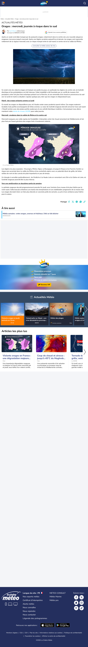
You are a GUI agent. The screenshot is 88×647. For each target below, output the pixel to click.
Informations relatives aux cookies (50, 633)
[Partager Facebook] (69, 202)
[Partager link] (84, 202)
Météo (2, 19)
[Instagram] (81, 603)
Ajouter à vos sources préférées (57, 32)
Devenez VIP (45, 285)
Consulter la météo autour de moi (44, 46)
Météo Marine (55, 596)
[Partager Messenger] (77, 202)
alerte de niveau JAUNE (21, 111)
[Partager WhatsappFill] (81, 202)
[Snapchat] (76, 603)
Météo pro (54, 600)
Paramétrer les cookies (32, 636)
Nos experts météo (31, 596)
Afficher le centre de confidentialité (53, 636)
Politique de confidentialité (73, 633)
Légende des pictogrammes (35, 618)
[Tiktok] (81, 608)
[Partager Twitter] (73, 202)
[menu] (3, 3)
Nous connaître (29, 607)
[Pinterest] (76, 608)
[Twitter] (81, 597)
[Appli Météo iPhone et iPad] (47, 625)
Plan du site (34, 633)
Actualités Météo (9, 19)
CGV (26, 633)
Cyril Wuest (12, 31)
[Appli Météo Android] (63, 625)
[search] (84, 3)
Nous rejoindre (29, 611)
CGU (21, 633)
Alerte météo (28, 604)
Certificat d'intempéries (33, 600)
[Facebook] (76, 597)
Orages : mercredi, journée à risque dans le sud (26, 19)
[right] (86, 309)
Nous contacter (29, 614)
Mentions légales (12, 633)
